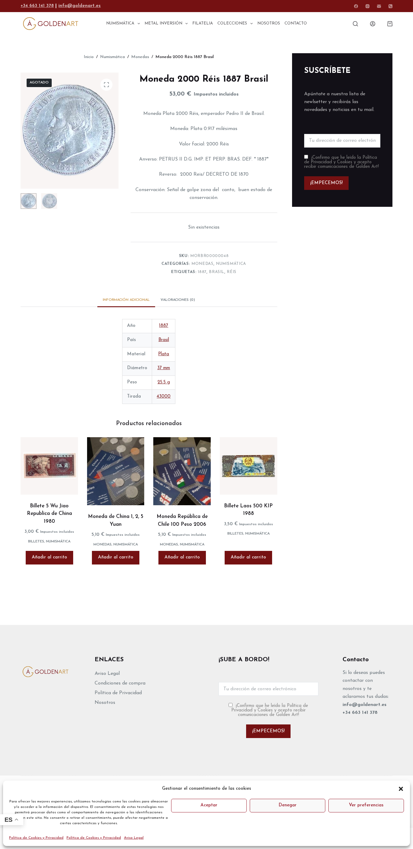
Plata (163, 354)
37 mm (163, 368)
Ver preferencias (366, 805)
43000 (164, 396)
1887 (202, 272)
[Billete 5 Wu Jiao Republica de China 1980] (49, 466)
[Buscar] (355, 23)
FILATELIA (202, 23)
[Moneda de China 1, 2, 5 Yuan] (116, 471)
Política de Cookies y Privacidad (36, 838)
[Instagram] (367, 6)
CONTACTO (296, 23)
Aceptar (208, 805)
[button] (401, 789)
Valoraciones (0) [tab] (178, 300)
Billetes (36, 541)
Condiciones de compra (120, 683)
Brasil (216, 272)
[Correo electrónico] (379, 6)
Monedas (202, 264)
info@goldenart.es (79, 6)
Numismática (231, 264)
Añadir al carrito (49, 557)
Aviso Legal (134, 838)
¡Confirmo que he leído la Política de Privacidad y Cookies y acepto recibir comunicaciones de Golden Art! (341, 162)
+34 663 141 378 (37, 6)
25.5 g (164, 382)
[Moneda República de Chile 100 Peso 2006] (182, 471)
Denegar (287, 805)
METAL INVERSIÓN (163, 23)
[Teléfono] (390, 6)
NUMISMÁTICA (120, 23)
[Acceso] (372, 23)
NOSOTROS (268, 23)
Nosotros (105, 702)
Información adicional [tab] (126, 300)
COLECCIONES (232, 23)
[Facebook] (356, 6)
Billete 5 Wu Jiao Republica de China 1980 (49, 513)
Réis (231, 272)
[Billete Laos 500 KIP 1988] (248, 466)
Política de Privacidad (118, 693)
